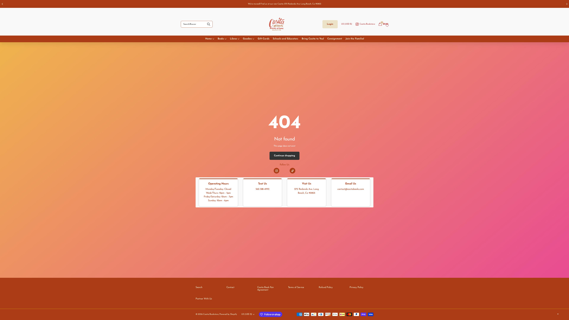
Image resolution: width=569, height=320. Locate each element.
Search (199, 287)
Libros (233, 39)
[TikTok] (292, 170)
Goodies (247, 39)
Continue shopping (284, 156)
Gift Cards (263, 39)
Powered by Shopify (228, 314)
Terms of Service (296, 287)
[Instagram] (276, 170)
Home (208, 39)
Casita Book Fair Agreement (265, 288)
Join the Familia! (355, 39)
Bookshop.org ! (316, 4)
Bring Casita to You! (313, 39)
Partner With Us (204, 299)
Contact (230, 287)
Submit (208, 24)
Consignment (334, 39)
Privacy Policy (356, 287)
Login (330, 24)
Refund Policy (326, 287)
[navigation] (2, 4)
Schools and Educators (285, 39)
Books (221, 39)
